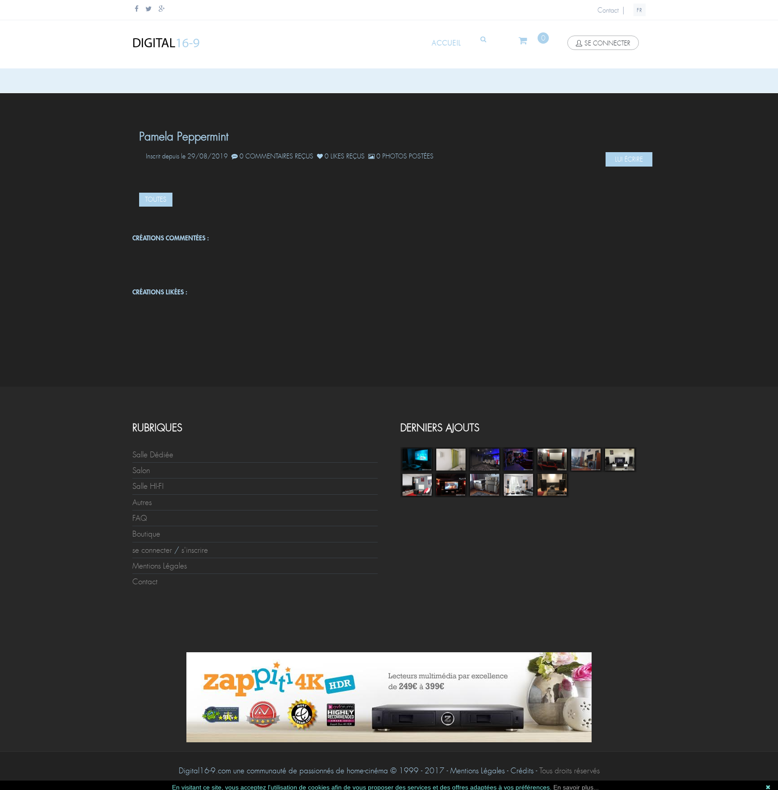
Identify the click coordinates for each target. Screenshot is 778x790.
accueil (446, 43)
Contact (608, 10)
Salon (141, 470)
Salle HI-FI (148, 486)
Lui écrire (629, 159)
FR (639, 10)
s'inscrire (194, 550)
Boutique (146, 534)
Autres (142, 502)
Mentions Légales (159, 566)
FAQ (139, 518)
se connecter (607, 43)
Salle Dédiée (152, 455)
